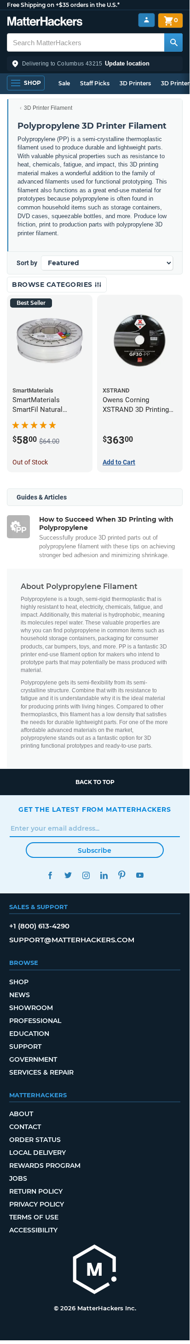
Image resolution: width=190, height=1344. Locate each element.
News (19, 995)
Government (33, 1059)
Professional (35, 1021)
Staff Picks (94, 83)
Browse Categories (53, 284)
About (21, 1114)
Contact (25, 1127)
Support (25, 1046)
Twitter (68, 875)
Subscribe (94, 850)
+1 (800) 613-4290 (39, 926)
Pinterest (122, 875)
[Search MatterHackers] (173, 42)
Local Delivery (37, 1152)
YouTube (140, 875)
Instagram (86, 875)
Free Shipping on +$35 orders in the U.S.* (63, 4)
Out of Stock (30, 462)
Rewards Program (45, 1165)
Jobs (18, 1178)
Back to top (95, 782)
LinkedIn (104, 875)
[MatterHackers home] (45, 22)
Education (29, 1033)
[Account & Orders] (146, 20)
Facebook (50, 875)
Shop (19, 982)
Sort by (27, 263)
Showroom (31, 1008)
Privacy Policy (36, 1204)
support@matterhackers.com (71, 939)
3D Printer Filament (48, 108)
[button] (95, 63)
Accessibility (33, 1230)
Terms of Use (33, 1217)
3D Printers (135, 83)
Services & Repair (41, 1072)
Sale (64, 83)
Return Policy (36, 1191)
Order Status (35, 1140)
